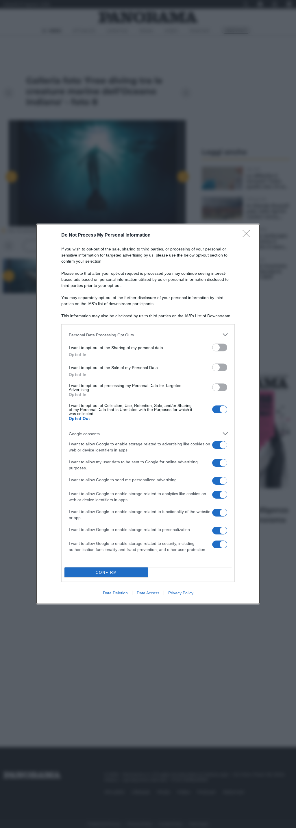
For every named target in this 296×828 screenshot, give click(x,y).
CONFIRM (106, 572)
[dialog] (148, 414)
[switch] (219, 347)
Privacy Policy (180, 593)
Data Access (148, 593)
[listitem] (148, 335)
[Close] (248, 235)
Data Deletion (115, 593)
